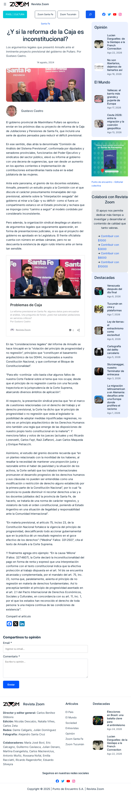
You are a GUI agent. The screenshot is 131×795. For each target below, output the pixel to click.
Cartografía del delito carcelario (114, 350)
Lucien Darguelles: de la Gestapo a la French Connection (116, 42)
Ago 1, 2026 (113, 413)
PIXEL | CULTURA (15, 14)
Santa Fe (45, 23)
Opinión (100, 27)
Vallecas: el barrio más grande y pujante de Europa (114, 97)
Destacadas (104, 277)
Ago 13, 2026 (114, 132)
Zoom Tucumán (68, 14)
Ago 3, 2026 (114, 378)
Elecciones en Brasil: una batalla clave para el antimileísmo (116, 718)
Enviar (11, 684)
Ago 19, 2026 (114, 74)
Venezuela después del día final (114, 289)
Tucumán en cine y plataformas (114, 307)
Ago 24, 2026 (114, 729)
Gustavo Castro (32, 111)
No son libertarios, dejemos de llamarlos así (114, 65)
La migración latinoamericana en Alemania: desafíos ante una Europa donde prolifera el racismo (116, 397)
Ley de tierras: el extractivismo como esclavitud (115, 328)
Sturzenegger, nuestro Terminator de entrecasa (115, 369)
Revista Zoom (33, 704)
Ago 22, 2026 (114, 52)
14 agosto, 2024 (45, 62)
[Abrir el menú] (5, 4)
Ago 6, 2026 (114, 339)
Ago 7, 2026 (113, 314)
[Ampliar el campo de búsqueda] (90, 14)
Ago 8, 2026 (114, 296)
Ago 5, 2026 (113, 357)
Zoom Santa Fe (45, 14)
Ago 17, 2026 (114, 107)
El (96, 82)
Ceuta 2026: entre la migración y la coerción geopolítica (115, 121)
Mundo (104, 82)
